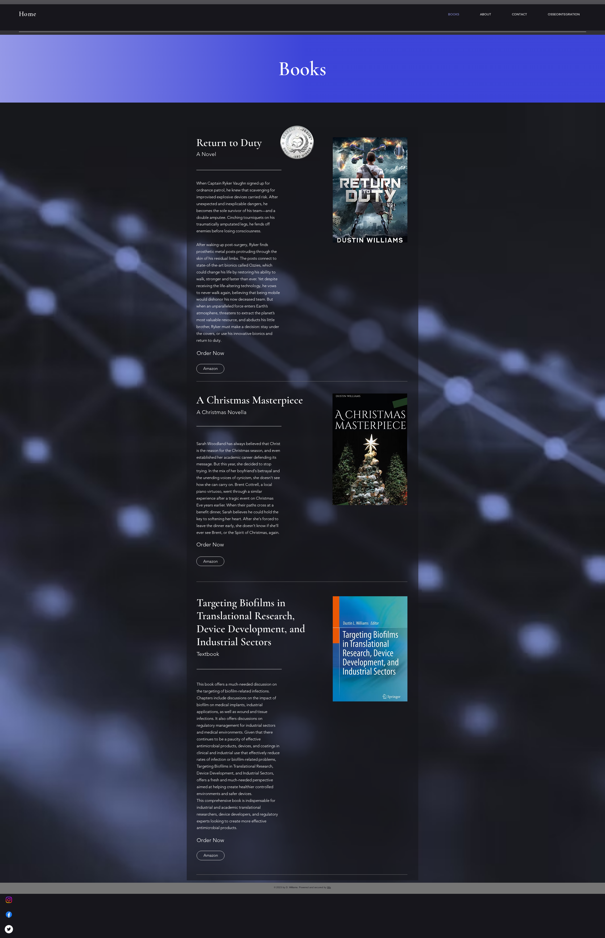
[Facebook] (9, 914)
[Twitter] (9, 929)
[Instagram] (9, 900)
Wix (329, 887)
